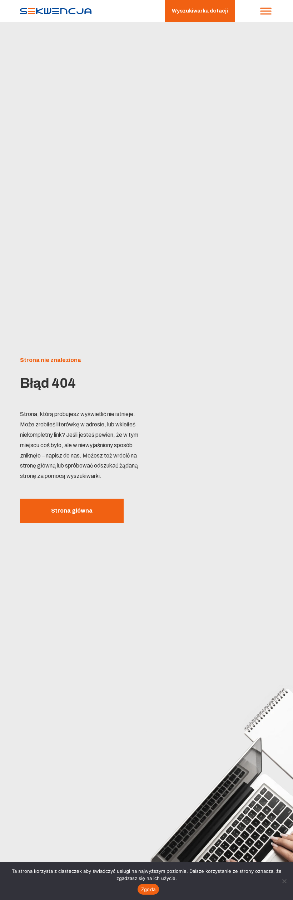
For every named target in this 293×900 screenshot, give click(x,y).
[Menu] (266, 11)
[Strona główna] (55, 11)
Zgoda (148, 889)
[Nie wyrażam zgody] (284, 881)
